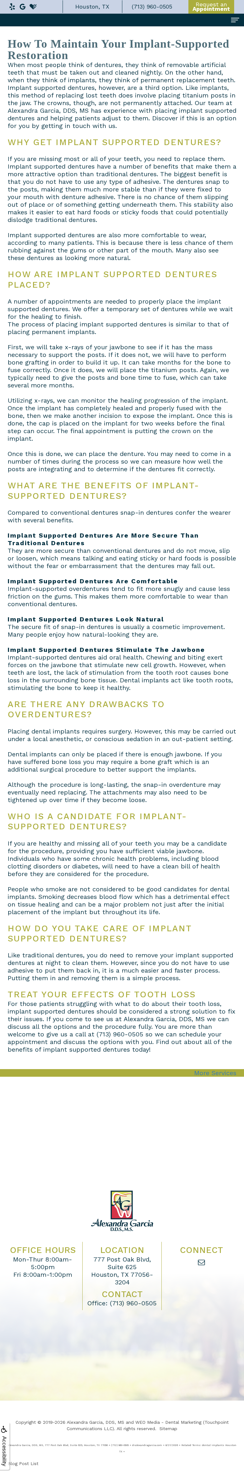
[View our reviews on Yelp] (12, 5)
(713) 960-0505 (133, 1303)
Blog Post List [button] (23, 1463)
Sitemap (168, 1428)
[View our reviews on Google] (22, 5)
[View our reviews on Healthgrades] (33, 5)
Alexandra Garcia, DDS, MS (95, 1422)
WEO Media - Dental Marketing (168, 1422)
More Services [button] (215, 1073)
